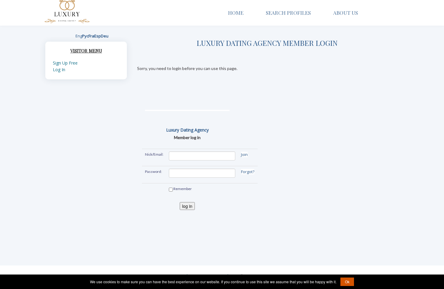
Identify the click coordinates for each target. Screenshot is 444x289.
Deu (104, 36)
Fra (91, 36)
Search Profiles (288, 12)
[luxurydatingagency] (67, 10)
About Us (346, 12)
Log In (59, 69)
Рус (85, 36)
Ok (347, 281)
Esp (97, 36)
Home (235, 12)
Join (244, 154)
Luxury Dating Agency (187, 130)
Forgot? (247, 171)
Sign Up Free (65, 63)
